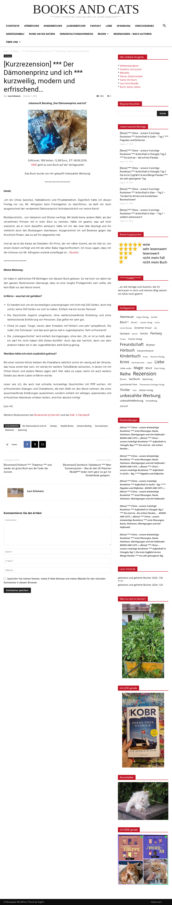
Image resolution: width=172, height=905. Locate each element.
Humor (150, 345)
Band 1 (124, 322)
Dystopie (125, 333)
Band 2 (134, 322)
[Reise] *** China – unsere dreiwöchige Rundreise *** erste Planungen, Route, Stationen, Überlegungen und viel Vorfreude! (142, 495)
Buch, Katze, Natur (130, 86)
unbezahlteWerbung (131, 400)
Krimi (124, 362)
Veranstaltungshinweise (76, 33)
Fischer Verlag (135, 338)
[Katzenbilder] (143, 801)
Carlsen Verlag (146, 322)
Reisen (102, 33)
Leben (149, 362)
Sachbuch (134, 379)
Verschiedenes (144, 25)
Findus (123, 339)
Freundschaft (132, 344)
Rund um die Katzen (42, 33)
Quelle (74, 252)
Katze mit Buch (128, 79)
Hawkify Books (66, 426)
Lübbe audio (125, 368)
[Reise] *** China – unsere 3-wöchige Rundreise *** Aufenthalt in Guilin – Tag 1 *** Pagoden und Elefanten (144, 137)
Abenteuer (127, 316)
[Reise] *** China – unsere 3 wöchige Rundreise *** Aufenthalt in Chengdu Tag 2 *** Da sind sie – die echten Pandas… (143, 154)
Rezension (9, 430)
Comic (157, 322)
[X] (34, 444)
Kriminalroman (138, 362)
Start (6, 51)
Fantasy (95, 25)
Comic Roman (126, 328)
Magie (138, 367)
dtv (155, 328)
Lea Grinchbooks (129, 83)
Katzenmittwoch (145, 350)
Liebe (109, 25)
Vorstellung (151, 400)
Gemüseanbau (15, 33)
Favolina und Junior (131, 69)
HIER (34, 164)
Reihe (125, 374)
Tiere (134, 390)
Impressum (156, 901)
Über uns (12, 41)
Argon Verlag (142, 317)
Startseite (12, 25)
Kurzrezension (101, 426)
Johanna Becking (84, 426)
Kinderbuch (130, 356)
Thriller (125, 390)
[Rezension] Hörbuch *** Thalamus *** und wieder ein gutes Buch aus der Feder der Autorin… (28, 468)
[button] (164, 26)
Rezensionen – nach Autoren (133, 33)
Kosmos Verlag (157, 356)
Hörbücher (31, 25)
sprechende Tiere (128, 384)
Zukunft (124, 406)
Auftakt (154, 317)
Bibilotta (124, 72)
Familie (144, 333)
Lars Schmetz (14, 96)
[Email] (42, 444)
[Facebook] (27, 444)
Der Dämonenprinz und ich (34, 426)
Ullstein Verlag (146, 390)
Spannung (123, 25)
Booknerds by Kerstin (47, 414)
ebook (135, 333)
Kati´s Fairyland (79, 414)
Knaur (145, 356)
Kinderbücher (53, 25)
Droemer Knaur (143, 327)
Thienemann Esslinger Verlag (151, 384)
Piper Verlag (159, 368)
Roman (123, 379)
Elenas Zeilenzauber (131, 76)
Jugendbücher (76, 25)
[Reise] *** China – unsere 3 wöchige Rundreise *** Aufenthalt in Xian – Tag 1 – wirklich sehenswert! (142, 213)
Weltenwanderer (129, 65)
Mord (148, 368)
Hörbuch (127, 350)
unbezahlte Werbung (140, 395)
